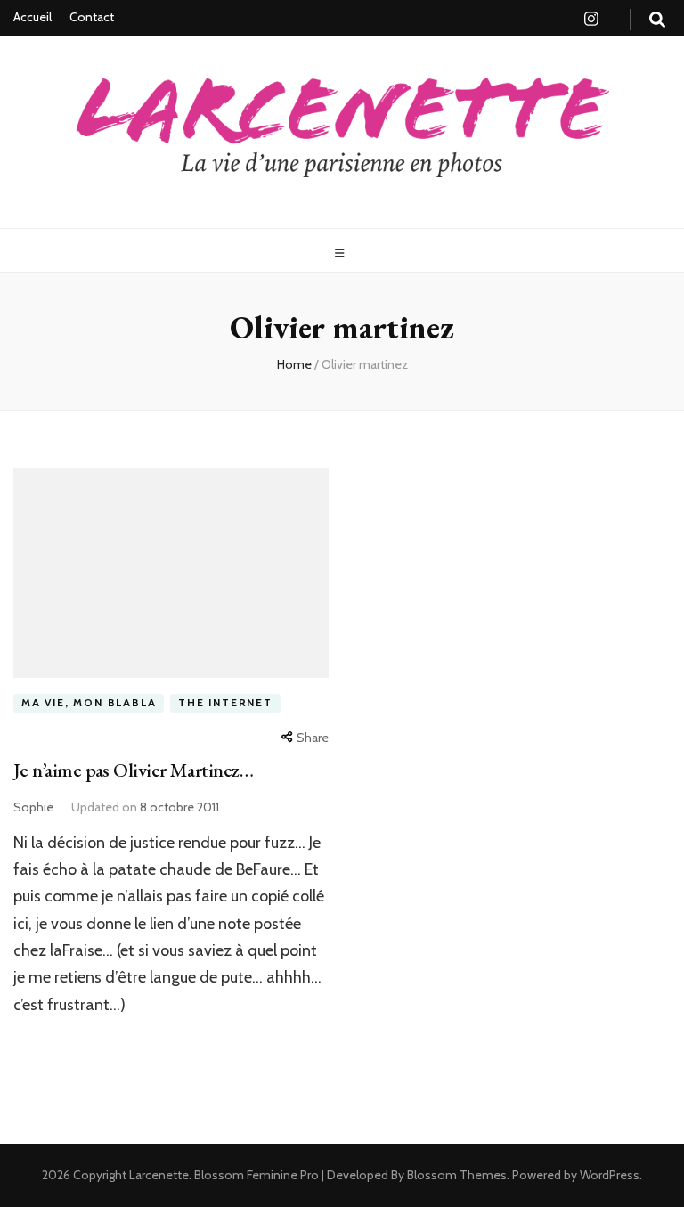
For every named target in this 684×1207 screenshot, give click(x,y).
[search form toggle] (657, 20)
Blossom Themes (455, 1175)
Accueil (32, 17)
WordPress (609, 1175)
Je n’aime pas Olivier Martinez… (133, 770)
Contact (91, 17)
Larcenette (159, 1175)
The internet (225, 702)
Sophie (33, 807)
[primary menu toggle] (342, 253)
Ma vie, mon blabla (88, 702)
